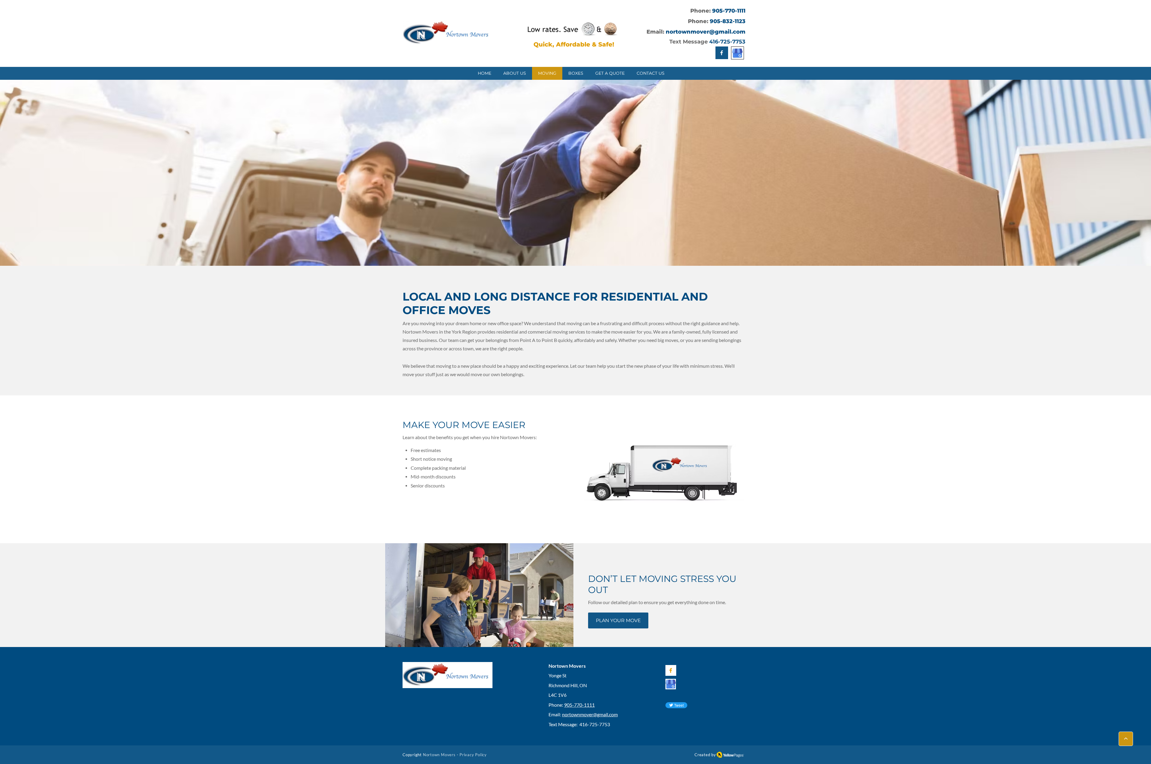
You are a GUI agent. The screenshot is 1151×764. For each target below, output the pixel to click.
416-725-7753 (727, 41)
